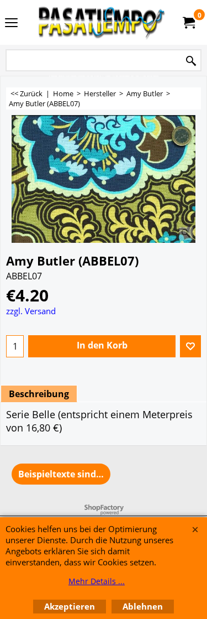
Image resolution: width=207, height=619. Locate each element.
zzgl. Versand (31, 310)
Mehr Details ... (96, 581)
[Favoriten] (190, 346)
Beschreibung (39, 394)
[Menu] (11, 23)
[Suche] (191, 61)
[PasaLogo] (102, 22)
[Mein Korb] (188, 22)
